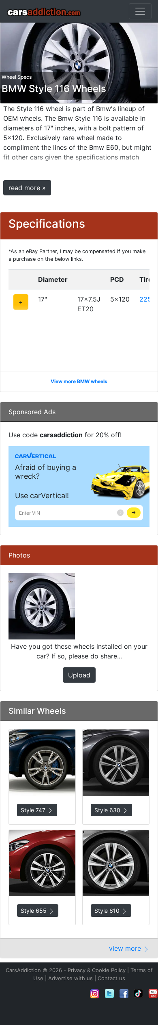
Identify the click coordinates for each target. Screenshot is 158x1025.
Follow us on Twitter (109, 993)
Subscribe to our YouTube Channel (153, 993)
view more (126, 948)
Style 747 (34, 810)
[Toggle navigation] (140, 11)
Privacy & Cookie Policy (97, 970)
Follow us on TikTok (138, 993)
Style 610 (107, 910)
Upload (79, 675)
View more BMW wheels (79, 381)
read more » (27, 188)
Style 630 (108, 810)
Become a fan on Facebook (124, 993)
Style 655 (34, 910)
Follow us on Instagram (95, 993)
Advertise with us (70, 978)
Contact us (111, 978)
